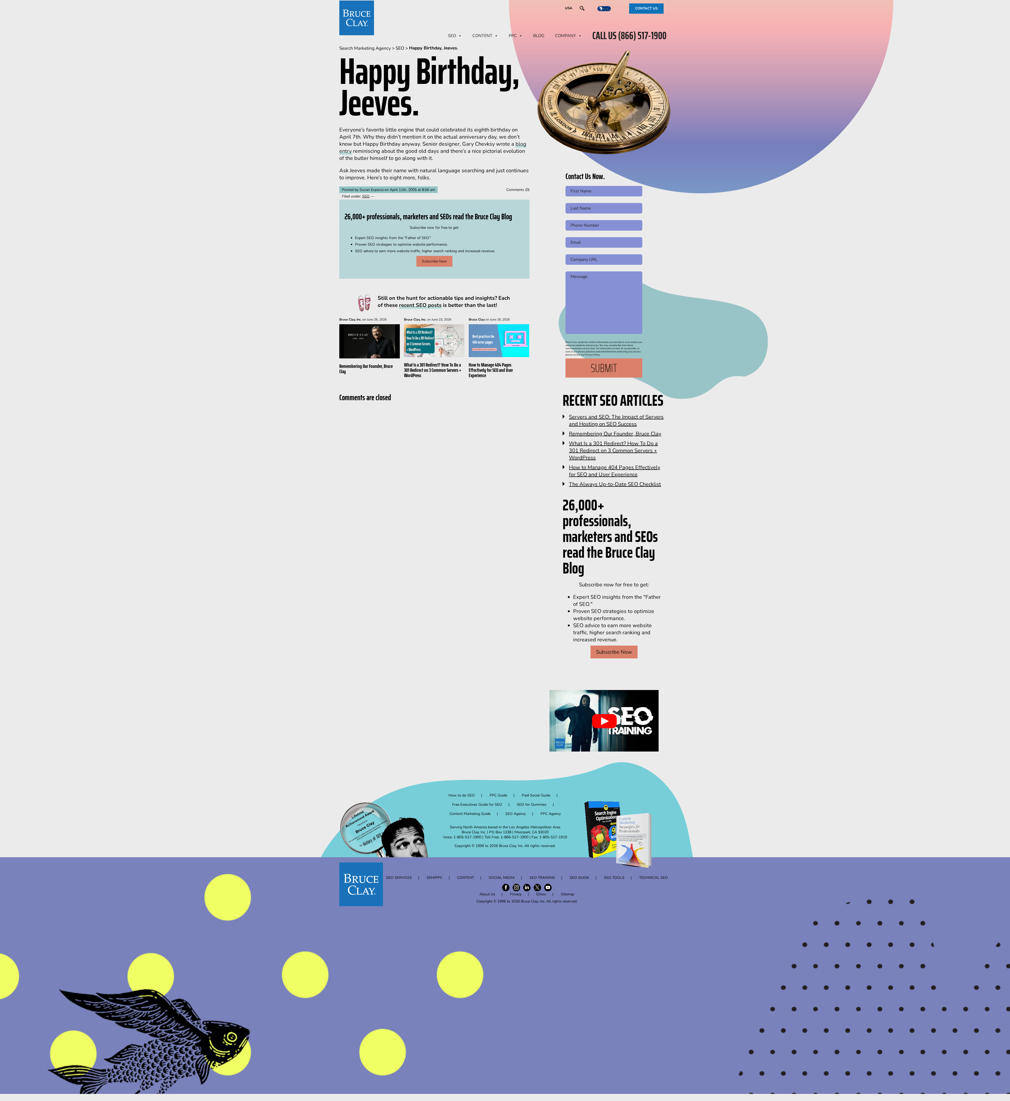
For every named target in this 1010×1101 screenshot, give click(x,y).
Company (565, 36)
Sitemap (567, 894)
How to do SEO (461, 795)
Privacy (516, 894)
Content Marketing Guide (470, 813)
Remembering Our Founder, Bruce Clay (366, 369)
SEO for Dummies (532, 804)
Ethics (541, 894)
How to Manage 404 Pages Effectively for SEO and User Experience (491, 370)
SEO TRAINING (542, 877)
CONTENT (482, 36)
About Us (487, 894)
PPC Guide (498, 795)
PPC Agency (551, 813)
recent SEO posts (420, 305)
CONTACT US (646, 8)
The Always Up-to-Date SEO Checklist (615, 484)
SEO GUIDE (579, 877)
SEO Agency (515, 813)
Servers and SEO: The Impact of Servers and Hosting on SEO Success (616, 420)
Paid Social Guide (536, 795)
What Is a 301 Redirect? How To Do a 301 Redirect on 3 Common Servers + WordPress (432, 370)
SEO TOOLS (614, 877)
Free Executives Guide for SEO (477, 804)
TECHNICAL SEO (653, 877)
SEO (452, 36)
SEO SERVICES (399, 877)
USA (568, 8)
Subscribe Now (434, 261)
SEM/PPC (434, 877)
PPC (513, 36)
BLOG (538, 36)
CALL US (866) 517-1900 (629, 36)
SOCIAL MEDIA (502, 877)
